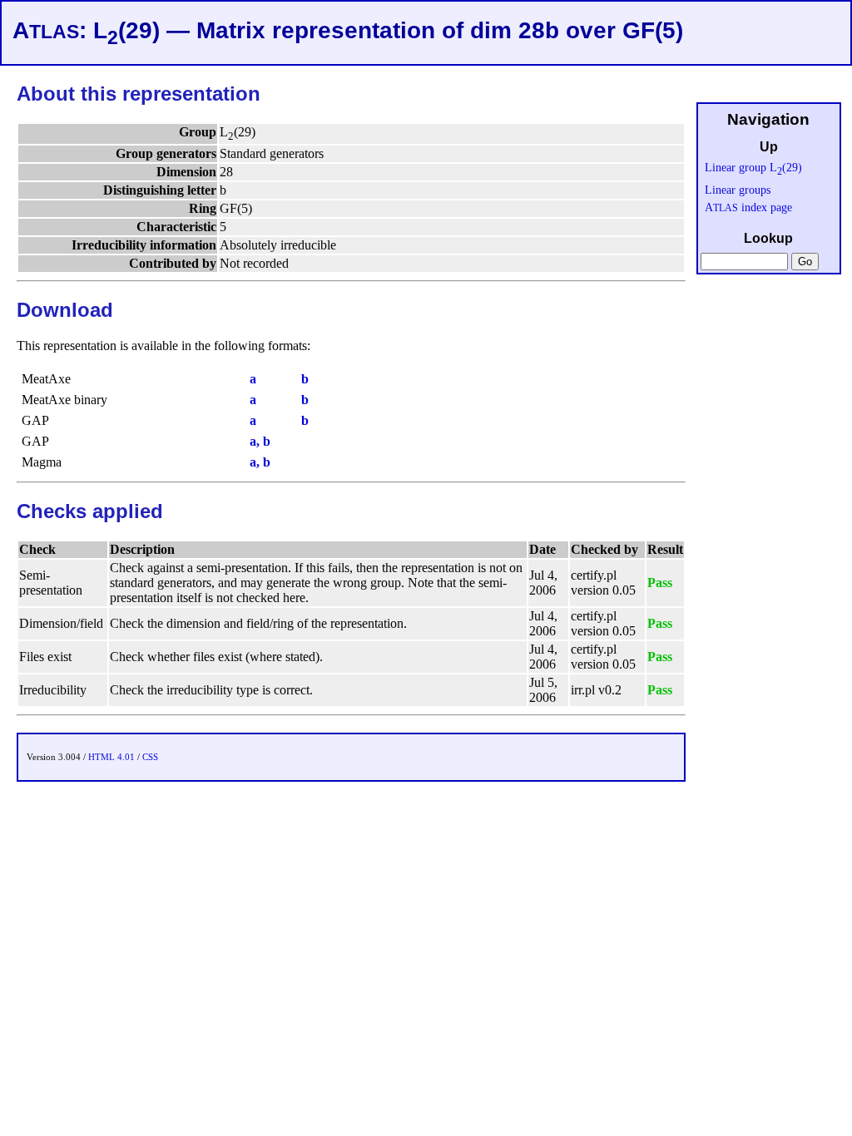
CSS (150, 757)
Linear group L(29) (753, 167)
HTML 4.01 (111, 757)
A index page (748, 207)
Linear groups (737, 189)
